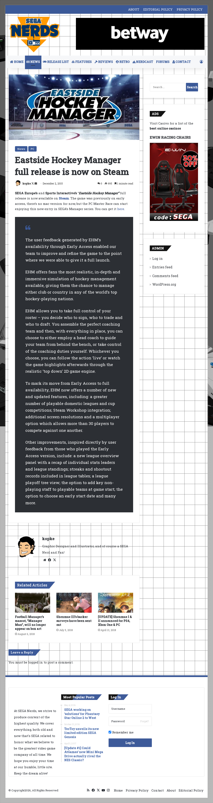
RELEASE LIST (58, 62)
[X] (54, 560)
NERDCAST (144, 62)
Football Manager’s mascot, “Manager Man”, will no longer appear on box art (30, 623)
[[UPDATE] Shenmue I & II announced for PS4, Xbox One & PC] (115, 603)
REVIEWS (105, 62)
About (171, 790)
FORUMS (163, 62)
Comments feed (165, 276)
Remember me (122, 732)
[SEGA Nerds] (35, 35)
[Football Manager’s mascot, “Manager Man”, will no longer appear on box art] (32, 603)
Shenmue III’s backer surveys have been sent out (74, 621)
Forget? (144, 721)
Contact (157, 790)
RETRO (124, 62)
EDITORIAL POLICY (157, 9)
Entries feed (162, 267)
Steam (64, 198)
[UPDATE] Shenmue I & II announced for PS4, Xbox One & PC (115, 621)
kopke (26, 183)
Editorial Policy (191, 790)
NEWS (35, 62)
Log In (130, 743)
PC (32, 149)
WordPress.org (164, 284)
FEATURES (83, 62)
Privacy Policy (137, 790)
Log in (157, 258)
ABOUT (133, 9)
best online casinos (165, 128)
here (120, 209)
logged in (35, 662)
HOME (18, 62)
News (21, 149)
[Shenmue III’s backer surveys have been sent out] (74, 603)
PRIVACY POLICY (189, 9)
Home (118, 790)
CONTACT (183, 62)
